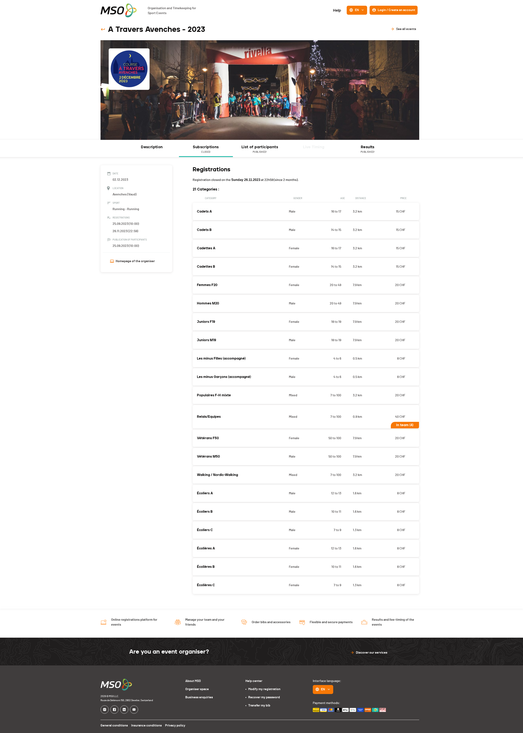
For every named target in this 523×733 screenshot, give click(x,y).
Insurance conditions (146, 725)
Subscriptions (206, 149)
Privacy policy (175, 725)
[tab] (152, 148)
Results (368, 149)
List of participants (259, 149)
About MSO (193, 681)
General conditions (114, 725)
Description (152, 147)
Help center (253, 681)
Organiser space (197, 689)
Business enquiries (199, 697)
